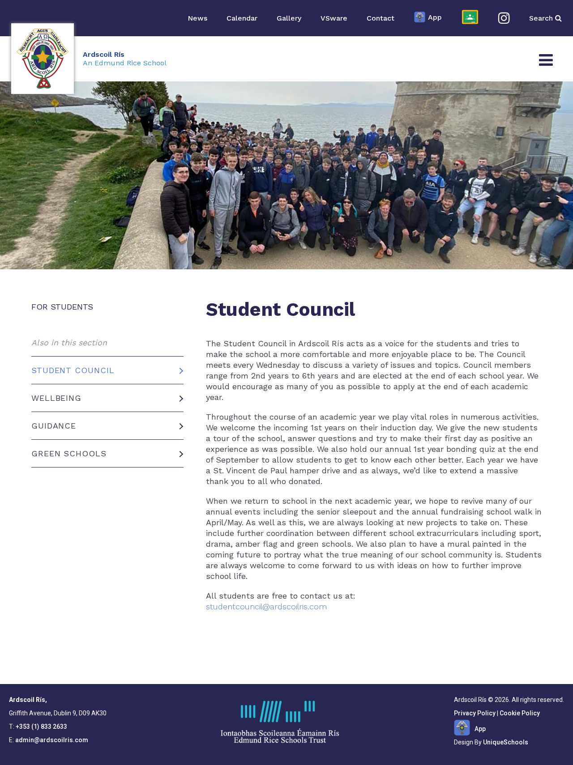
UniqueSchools (505, 742)
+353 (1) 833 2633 (41, 726)
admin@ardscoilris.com (51, 740)
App (435, 17)
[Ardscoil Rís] (42, 58)
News (197, 18)
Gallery (289, 18)
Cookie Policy (520, 713)
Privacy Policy (475, 713)
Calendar (242, 18)
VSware (334, 18)
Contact (380, 18)
